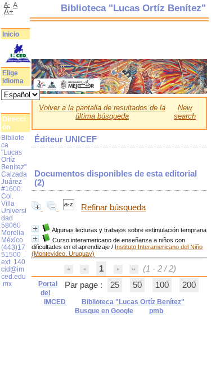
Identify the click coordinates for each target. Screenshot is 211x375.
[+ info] (35, 228)
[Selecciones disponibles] (70, 207)
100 (162, 285)
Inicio (10, 34)
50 (137, 285)
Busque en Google (104, 311)
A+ (9, 11)
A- (7, 4)
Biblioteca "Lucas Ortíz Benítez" (133, 302)
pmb (156, 311)
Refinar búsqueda (113, 207)
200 (189, 285)
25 (114, 285)
